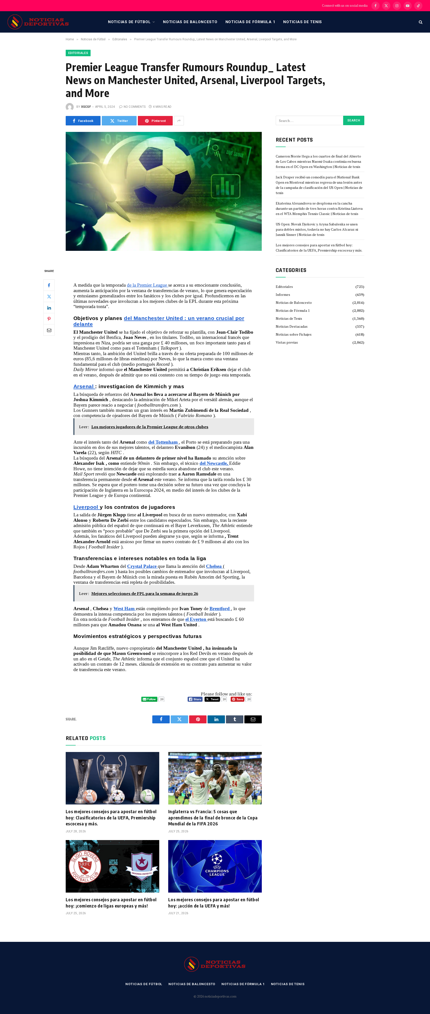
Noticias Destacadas (292, 326)
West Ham (124, 608)
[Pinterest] (49, 319)
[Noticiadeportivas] (38, 22)
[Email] (49, 330)
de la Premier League (147, 285)
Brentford (220, 608)
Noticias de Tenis (302, 22)
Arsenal (84, 386)
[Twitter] (49, 296)
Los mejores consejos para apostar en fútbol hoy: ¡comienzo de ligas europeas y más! (111, 902)
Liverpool (86, 507)
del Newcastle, (214, 463)
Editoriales (78, 53)
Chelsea (214, 566)
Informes (283, 294)
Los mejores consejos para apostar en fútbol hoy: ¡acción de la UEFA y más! (213, 902)
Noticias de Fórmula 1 (250, 22)
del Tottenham (163, 442)
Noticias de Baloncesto (190, 22)
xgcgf (86, 106)
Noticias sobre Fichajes (294, 334)
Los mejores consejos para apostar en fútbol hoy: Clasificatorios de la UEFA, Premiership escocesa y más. (111, 817)
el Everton (196, 619)
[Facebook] (49, 285)
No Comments (135, 106)
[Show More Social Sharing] (179, 120)
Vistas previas (287, 342)
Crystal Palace (142, 566)
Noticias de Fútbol (129, 22)
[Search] (420, 22)
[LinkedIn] (49, 308)
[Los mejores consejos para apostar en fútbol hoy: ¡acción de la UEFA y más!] (215, 866)
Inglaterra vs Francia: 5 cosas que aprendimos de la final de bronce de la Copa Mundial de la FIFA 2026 (213, 817)
